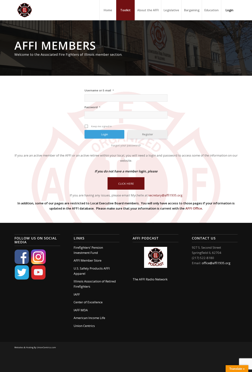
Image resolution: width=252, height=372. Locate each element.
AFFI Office (193, 208)
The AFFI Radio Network (150, 279)
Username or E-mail (99, 90)
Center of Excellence (88, 302)
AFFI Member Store (87, 260)
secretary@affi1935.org (165, 195)
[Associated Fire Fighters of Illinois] (24, 10)
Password (92, 107)
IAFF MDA (81, 310)
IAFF (77, 294)
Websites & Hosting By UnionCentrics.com (35, 347)
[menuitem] (107, 10)
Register (147, 134)
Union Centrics (84, 326)
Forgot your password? (126, 145)
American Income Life (89, 318)
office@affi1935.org (216, 263)
